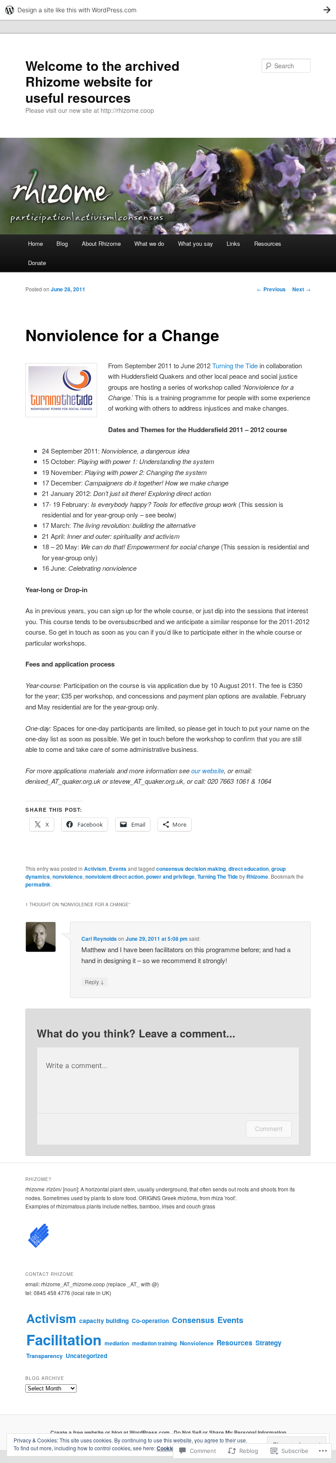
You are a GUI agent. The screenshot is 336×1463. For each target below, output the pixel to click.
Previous (271, 289)
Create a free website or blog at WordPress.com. (110, 1432)
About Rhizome (101, 243)
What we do (149, 243)
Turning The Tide (217, 876)
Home (35, 243)
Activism (95, 869)
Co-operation (150, 1320)
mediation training (154, 1343)
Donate (37, 262)
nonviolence (67, 876)
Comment (269, 1128)
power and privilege (170, 876)
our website (207, 770)
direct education (248, 869)
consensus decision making (191, 869)
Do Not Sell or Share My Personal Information (230, 1432)
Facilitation (64, 1339)
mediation (117, 1343)
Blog (62, 243)
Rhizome (257, 876)
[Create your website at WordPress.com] (168, 10)
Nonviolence (197, 1343)
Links (233, 243)
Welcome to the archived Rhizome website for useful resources (102, 81)
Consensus (193, 1319)
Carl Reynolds (99, 939)
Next (301, 289)
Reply (94, 981)
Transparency (44, 1355)
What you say (195, 243)
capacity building (104, 1320)
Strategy (268, 1343)
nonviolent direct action (114, 876)
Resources (267, 243)
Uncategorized (86, 1355)
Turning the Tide (235, 365)
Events (117, 869)
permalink (37, 884)
